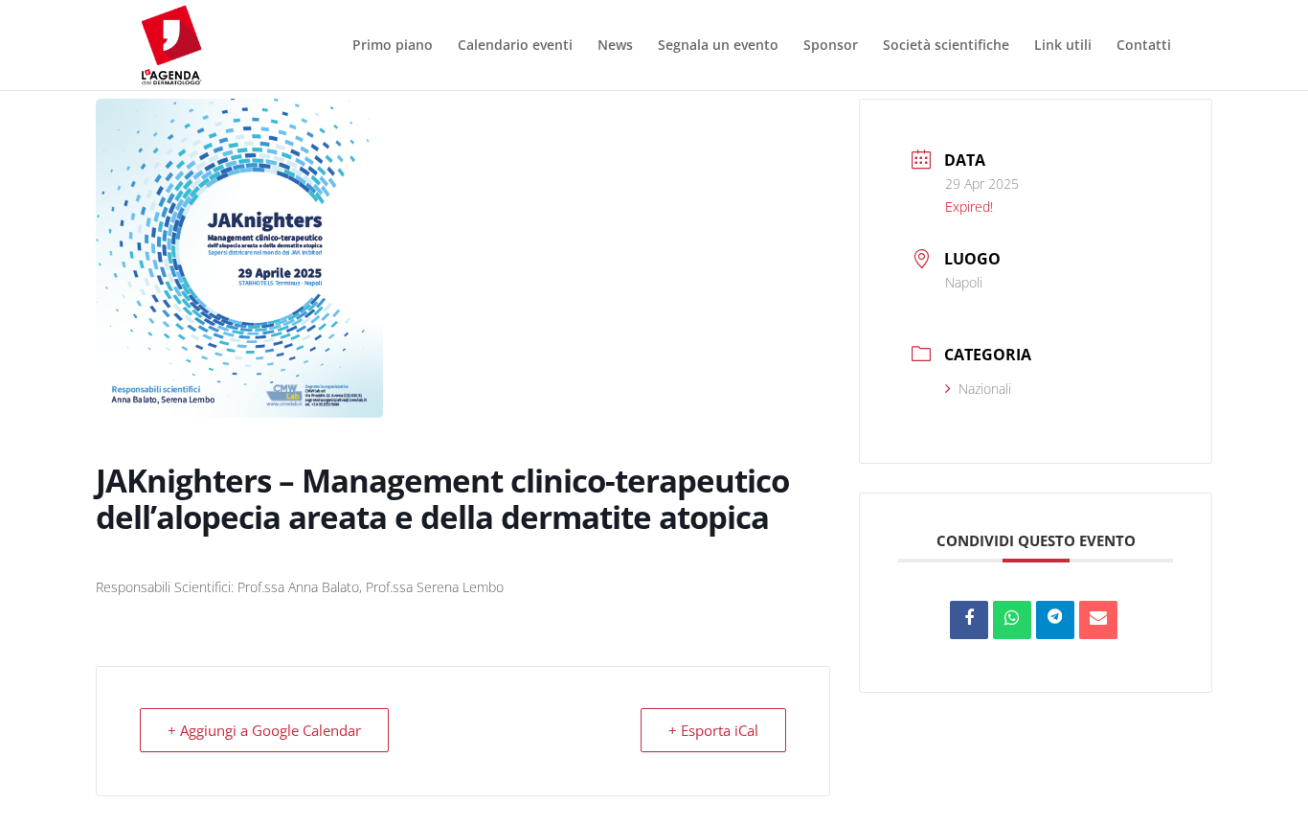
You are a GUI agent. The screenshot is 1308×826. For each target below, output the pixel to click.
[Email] (1098, 620)
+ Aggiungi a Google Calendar (264, 730)
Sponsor (830, 46)
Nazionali (984, 388)
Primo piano (392, 46)
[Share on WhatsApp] (1012, 620)
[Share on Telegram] (1055, 620)
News (615, 46)
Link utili (1063, 46)
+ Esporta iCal (713, 730)
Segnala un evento (718, 46)
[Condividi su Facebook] (969, 620)
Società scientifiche (946, 46)
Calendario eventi (515, 46)
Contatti (1143, 46)
